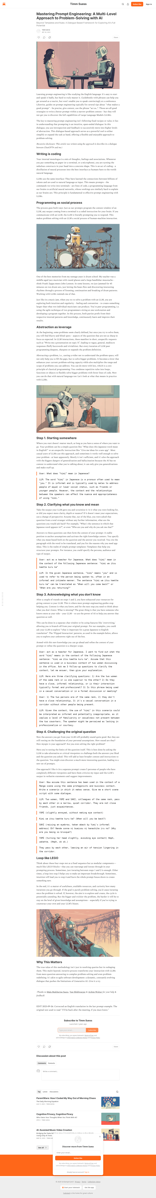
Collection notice (94, 1182)
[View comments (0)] (44, 37)
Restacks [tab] (51, 1063)
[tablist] (46, 1063)
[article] (78, 1103)
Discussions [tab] (54, 1092)
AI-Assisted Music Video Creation (54, 1130)
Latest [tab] (45, 1092)
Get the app (89, 1187)
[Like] (38, 37)
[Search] (123, 4)
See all (41, 1147)
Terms (84, 1182)
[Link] (33, 154)
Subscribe (137, 4)
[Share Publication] (128, 4)
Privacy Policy (95, 1166)
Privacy (77, 1182)
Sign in (149, 4)
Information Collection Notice (77, 1166)
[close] (100, 1136)
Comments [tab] (42, 1063)
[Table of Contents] (2, 598)
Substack (66, 1193)
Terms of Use (89, 1163)
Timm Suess (46, 30)
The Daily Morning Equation (47, 1101)
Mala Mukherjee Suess (57, 992)
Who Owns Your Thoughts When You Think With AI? (56, 1117)
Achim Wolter (95, 992)
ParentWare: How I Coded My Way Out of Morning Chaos (66, 1098)
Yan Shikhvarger (78, 992)
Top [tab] (39, 1092)
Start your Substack (72, 1187)
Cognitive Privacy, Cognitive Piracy (54, 1114)
